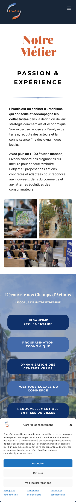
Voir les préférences (38, 482)
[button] (70, 425)
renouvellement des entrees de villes (38, 410)
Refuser (38, 473)
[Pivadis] (14, 20)
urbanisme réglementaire (38, 322)
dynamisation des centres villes (38, 366)
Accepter (38, 463)
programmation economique (38, 344)
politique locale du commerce (38, 388)
